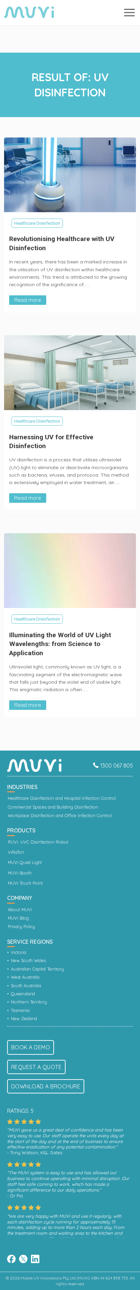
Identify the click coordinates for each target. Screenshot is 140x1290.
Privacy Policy (21, 926)
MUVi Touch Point (25, 883)
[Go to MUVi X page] (23, 1260)
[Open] (129, 12)
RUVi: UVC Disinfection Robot (38, 842)
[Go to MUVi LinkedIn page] (35, 1260)
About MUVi (20, 909)
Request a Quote (36, 1067)
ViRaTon (16, 852)
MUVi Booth (20, 873)
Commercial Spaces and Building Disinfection (53, 807)
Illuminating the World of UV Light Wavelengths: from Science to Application (60, 644)
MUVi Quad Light (25, 862)
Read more (27, 300)
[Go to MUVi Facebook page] (11, 1259)
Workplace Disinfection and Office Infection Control (60, 815)
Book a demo (30, 1047)
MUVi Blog (18, 918)
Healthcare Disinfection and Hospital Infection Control (62, 798)
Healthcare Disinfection (37, 223)
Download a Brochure (46, 1086)
